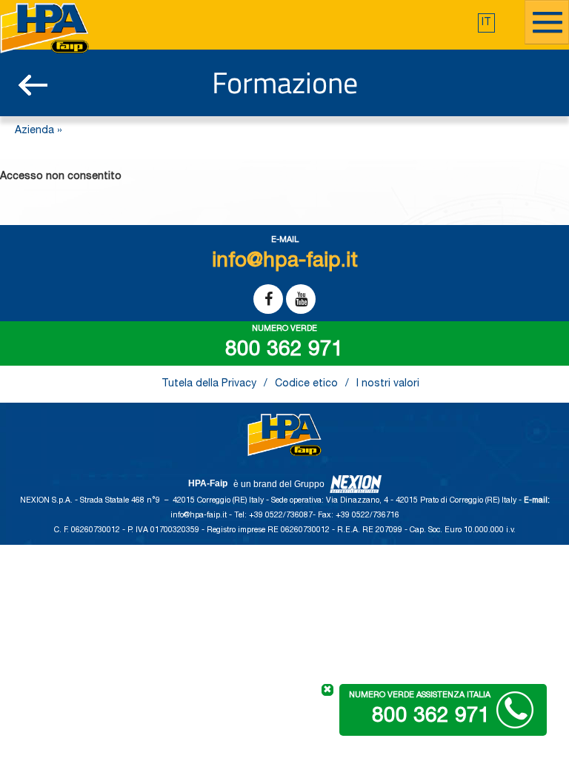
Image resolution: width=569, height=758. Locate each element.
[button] (486, 23)
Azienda (34, 131)
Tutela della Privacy (209, 384)
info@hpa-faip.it (199, 516)
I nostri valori (387, 384)
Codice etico (306, 384)
